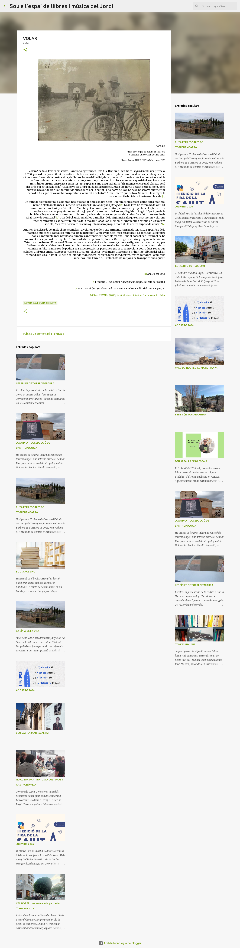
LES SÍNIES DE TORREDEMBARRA (35, 383)
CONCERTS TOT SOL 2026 (190, 266)
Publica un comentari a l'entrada (43, 333)
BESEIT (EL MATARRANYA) (190, 414)
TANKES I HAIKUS (185, 644)
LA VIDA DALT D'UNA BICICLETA (40, 303)
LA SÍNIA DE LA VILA (28, 631)
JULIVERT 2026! (25, 844)
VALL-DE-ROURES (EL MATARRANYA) (196, 367)
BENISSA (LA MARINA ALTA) (32, 732)
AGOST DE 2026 (25, 690)
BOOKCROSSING (25, 571)
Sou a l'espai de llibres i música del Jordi (61, 6)
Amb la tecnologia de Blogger (122, 943)
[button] (25, 50)
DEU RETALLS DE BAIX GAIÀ (191, 461)
